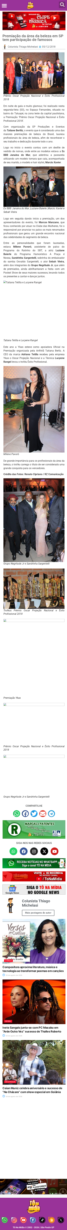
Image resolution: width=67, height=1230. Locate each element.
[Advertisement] (33, 1140)
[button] (4, 6)
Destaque (10, 1082)
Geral (8, 1021)
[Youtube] (54, 851)
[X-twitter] (44, 851)
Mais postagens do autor (38, 912)
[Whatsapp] (13, 851)
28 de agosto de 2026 (13, 975)
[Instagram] (34, 851)
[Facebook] (24, 851)
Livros (8, 961)
